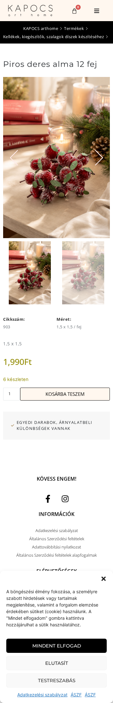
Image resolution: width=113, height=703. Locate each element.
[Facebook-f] (48, 499)
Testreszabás (56, 680)
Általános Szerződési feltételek (56, 539)
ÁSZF (76, 694)
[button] (103, 579)
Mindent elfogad (56, 646)
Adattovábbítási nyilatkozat (56, 547)
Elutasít (56, 663)
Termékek (74, 28)
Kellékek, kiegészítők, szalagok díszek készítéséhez (53, 36)
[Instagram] (65, 499)
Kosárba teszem (65, 394)
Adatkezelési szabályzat (42, 694)
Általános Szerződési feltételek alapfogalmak (56, 555)
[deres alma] (56, 157)
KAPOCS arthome (40, 28)
